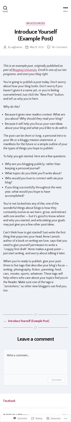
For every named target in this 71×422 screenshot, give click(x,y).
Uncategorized (35, 23)
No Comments (59, 47)
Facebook (9, 401)
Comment (56, 379)
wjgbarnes (16, 47)
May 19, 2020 (37, 47)
